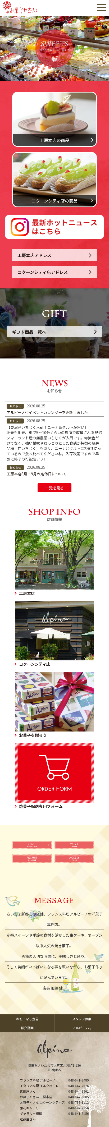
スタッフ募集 (81, 1018)
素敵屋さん (28, 1091)
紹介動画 (27, 1027)
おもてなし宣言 (27, 1018)
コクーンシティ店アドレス (42, 272)
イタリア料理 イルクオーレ (39, 1085)
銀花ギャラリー (31, 1108)
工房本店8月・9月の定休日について (36, 473)
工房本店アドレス (34, 255)
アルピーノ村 (81, 1027)
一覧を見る (54, 487)
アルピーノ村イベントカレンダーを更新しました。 (49, 412)
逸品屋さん (28, 1119)
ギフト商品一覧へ (29, 332)
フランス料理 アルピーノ (37, 1080)
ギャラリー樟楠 (31, 1113)
